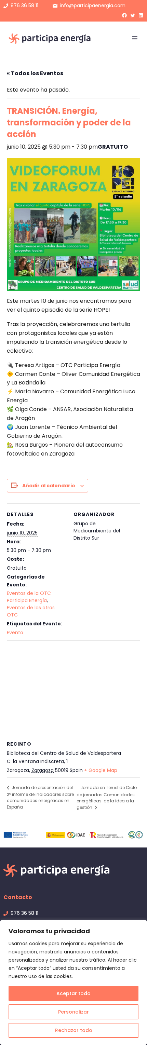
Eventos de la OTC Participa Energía (29, 597)
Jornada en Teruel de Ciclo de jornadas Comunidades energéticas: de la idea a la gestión (107, 797)
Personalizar (73, 1011)
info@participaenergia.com (92, 5)
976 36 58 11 (24, 5)
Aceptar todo (73, 993)
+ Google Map (100, 770)
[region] (73, 982)
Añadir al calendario (48, 485)
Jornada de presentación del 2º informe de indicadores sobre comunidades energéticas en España (40, 797)
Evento (15, 632)
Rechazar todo (73, 1030)
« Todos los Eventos (35, 73)
